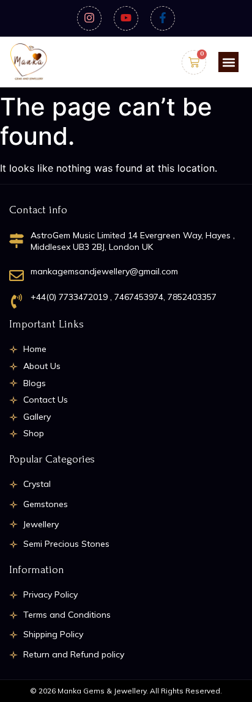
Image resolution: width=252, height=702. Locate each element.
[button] (228, 62)
